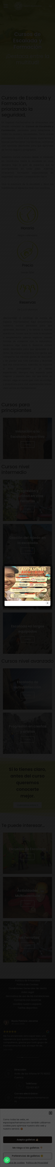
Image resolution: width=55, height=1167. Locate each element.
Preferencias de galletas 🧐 (27, 1155)
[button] (50, 1113)
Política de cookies (15, 1162)
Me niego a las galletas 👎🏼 (27, 1147)
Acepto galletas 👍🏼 (27, 1139)
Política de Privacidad (37, 1162)
